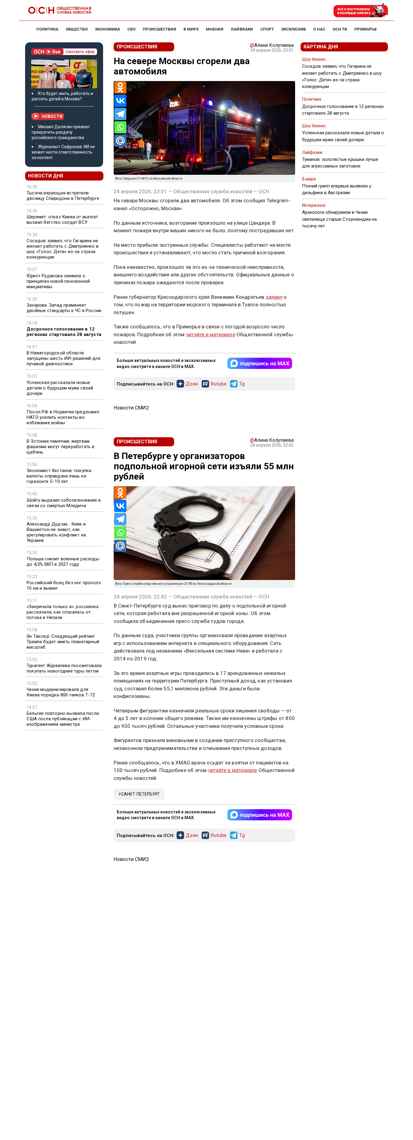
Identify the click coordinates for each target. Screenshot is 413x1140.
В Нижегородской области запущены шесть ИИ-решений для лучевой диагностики (63, 358)
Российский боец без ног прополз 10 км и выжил (64, 585)
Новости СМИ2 (131, 408)
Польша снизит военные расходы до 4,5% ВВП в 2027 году (63, 561)
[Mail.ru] (120, 141)
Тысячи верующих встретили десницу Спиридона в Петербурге (63, 195)
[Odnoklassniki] (120, 87)
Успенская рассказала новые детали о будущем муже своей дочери (60, 388)
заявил (274, 297)
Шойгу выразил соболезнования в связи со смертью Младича (64, 502)
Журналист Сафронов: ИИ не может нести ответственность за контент (63, 152)
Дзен (192, 384)
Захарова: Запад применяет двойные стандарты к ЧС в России (64, 307)
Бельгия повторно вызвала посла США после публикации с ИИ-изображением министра (63, 719)
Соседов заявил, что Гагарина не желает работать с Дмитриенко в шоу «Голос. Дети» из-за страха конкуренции (63, 249)
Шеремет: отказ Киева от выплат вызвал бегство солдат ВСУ (62, 219)
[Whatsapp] (120, 127)
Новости (52, 116)
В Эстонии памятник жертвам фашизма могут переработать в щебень (61, 446)
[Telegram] (120, 114)
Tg (242, 384)
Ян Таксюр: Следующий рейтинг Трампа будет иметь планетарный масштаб (63, 642)
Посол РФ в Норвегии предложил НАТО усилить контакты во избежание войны (63, 417)
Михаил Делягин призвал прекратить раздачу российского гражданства (60, 132)
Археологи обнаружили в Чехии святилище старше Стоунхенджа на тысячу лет (339, 219)
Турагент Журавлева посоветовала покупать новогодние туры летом (64, 668)
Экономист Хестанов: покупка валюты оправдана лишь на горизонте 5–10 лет (59, 476)
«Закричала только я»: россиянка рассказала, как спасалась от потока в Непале (63, 612)
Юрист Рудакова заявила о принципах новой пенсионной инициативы (58, 281)
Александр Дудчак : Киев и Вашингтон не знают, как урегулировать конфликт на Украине (56, 532)
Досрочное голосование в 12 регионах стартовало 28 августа (64, 331)
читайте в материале (210, 334)
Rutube (218, 384)
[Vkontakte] (120, 101)
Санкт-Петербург (140, 794)
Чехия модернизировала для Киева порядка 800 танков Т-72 (61, 692)
